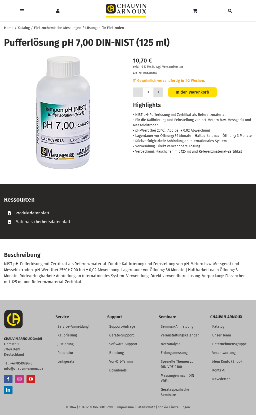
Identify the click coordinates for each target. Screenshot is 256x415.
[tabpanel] (128, 217)
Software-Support (123, 344)
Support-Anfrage (122, 326)
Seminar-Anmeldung (177, 326)
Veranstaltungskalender (180, 335)
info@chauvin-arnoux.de (24, 368)
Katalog (218, 326)
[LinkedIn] (8, 390)
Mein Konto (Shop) (227, 361)
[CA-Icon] (13, 311)
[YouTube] (30, 379)
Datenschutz (145, 407)
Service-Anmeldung (73, 326)
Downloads (118, 370)
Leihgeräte (66, 361)
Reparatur (65, 353)
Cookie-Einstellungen (174, 407)
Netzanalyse (170, 344)
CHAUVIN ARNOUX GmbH (96, 407)
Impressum (125, 407)
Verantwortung (224, 353)
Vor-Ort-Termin (121, 361)
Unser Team (221, 335)
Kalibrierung (67, 335)
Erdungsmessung (174, 353)
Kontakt (218, 370)
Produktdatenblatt (33, 213)
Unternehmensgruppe (229, 344)
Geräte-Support (121, 335)
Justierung (66, 344)
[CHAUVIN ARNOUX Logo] (126, 5)
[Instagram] (19, 379)
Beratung (116, 353)
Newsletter (221, 379)
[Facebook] (8, 379)
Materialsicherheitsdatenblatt (43, 221)
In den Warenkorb (192, 92)
